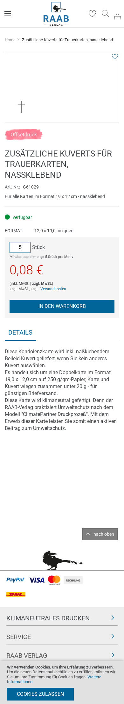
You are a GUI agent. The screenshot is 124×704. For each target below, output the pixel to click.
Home (10, 39)
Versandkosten (53, 289)
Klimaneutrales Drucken (48, 618)
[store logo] (56, 14)
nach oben (103, 534)
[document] (62, 683)
